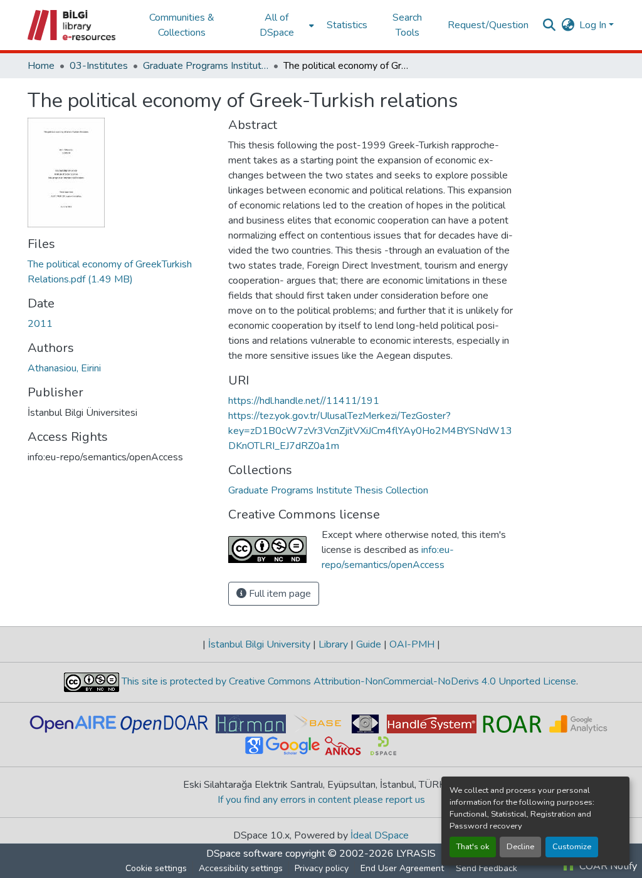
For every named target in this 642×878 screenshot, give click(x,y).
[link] (120, 272)
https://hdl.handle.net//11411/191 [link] (303, 401)
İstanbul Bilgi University (259, 644)
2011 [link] (40, 324)
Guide (369, 644)
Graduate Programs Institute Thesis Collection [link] (205, 66)
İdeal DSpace (379, 835)
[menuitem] (280, 25)
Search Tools (407, 25)
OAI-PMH (412, 644)
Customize (571, 846)
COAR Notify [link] (607, 866)
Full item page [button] (278, 594)
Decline (520, 846)
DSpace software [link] (244, 853)
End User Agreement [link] (402, 868)
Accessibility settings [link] (241, 868)
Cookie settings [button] (156, 868)
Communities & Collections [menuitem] (181, 25)
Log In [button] (594, 25)
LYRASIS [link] (416, 853)
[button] (72, 25)
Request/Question (488, 25)
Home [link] (41, 66)
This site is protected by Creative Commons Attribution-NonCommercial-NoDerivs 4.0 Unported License (347, 681)
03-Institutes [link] (99, 66)
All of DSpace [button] (277, 25)
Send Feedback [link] (486, 868)
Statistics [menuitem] (347, 25)
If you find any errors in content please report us (321, 800)
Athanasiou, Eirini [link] (64, 368)
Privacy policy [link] (322, 868)
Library (333, 644)
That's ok (472, 846)
